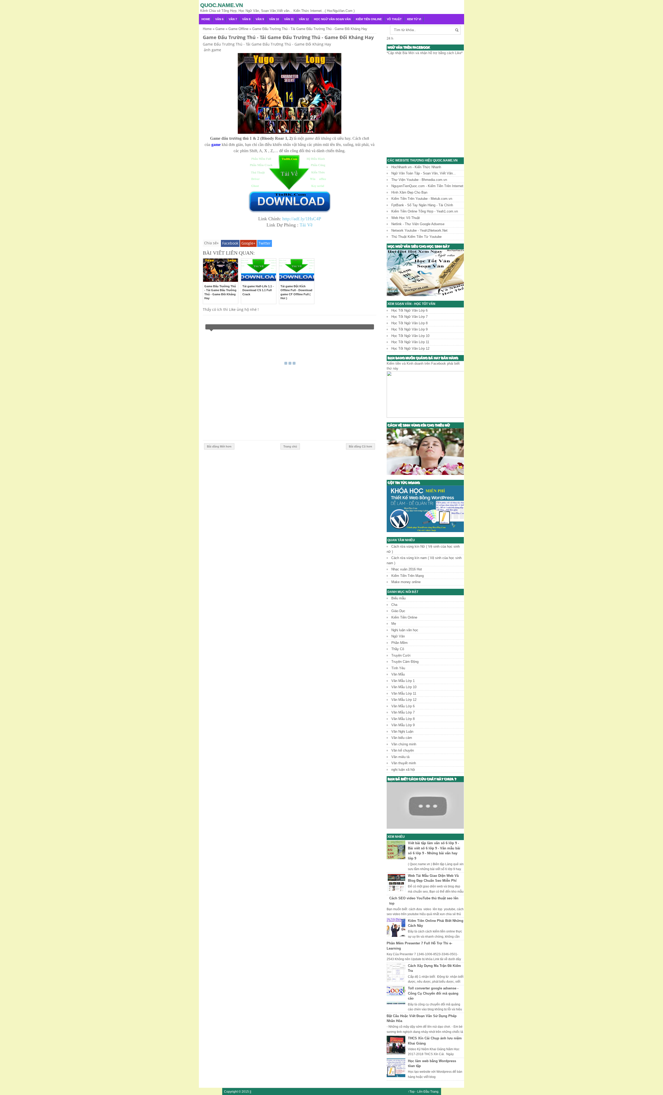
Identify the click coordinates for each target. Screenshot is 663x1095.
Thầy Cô (397, 649)
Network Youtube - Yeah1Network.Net (419, 230)
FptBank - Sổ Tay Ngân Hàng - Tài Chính (422, 205)
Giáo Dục (398, 611)
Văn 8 (246, 19)
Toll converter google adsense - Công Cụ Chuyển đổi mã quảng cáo (433, 993)
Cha (394, 605)
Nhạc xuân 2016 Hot (406, 569)
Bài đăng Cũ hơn (360, 446)
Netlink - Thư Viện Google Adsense (417, 224)
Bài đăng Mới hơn (219, 446)
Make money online (406, 582)
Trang (434, 1091)
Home (205, 19)
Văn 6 (219, 19)
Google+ (248, 243)
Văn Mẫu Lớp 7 (403, 712)
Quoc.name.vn (221, 5)
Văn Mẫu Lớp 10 (403, 687)
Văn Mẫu (398, 674)
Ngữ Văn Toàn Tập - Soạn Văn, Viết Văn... (423, 173)
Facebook (230, 243)
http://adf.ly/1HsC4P (301, 218)
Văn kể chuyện (402, 750)
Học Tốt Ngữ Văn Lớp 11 (410, 342)
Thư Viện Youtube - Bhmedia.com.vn (419, 180)
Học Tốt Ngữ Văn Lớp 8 (409, 323)
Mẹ (393, 624)
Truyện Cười (400, 655)
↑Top (411, 1091)
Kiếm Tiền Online (369, 19)
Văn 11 (289, 19)
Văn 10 (274, 19)
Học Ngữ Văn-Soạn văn (332, 19)
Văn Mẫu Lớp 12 (403, 700)
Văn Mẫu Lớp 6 (403, 706)
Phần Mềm (399, 643)
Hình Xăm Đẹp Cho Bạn (409, 192)
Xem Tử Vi (414, 19)
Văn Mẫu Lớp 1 (403, 681)
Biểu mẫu (398, 598)
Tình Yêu (398, 668)
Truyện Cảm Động (405, 662)
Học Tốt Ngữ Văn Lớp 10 (410, 336)
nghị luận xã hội (403, 769)
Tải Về (306, 224)
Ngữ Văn (398, 636)
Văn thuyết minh (403, 763)
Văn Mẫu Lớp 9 (403, 725)
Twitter (264, 243)
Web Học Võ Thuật (405, 218)
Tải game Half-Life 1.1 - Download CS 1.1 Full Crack (258, 290)
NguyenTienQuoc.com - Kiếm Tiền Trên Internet (427, 186)
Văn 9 (260, 19)
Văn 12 (304, 19)
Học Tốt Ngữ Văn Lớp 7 (409, 317)
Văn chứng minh (403, 744)
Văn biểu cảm (401, 738)
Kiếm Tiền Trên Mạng (407, 576)
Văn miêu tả (400, 757)
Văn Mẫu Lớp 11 (403, 693)
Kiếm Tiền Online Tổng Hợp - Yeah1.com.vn (424, 211)
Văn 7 (233, 19)
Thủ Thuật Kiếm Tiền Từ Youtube (416, 237)
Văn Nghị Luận (402, 731)
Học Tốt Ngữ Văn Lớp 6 (409, 310)
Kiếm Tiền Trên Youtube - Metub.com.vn (421, 199)
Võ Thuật (394, 19)
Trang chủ (290, 446)
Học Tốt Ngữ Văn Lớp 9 (409, 329)
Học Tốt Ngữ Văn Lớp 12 (410, 348)
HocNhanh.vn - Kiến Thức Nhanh (416, 167)
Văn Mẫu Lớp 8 (403, 719)
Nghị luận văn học (404, 630)
